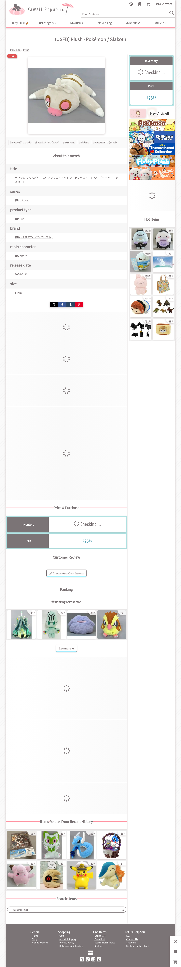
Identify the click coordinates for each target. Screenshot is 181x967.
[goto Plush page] (152, 166)
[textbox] (63, 909)
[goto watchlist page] (140, 4)
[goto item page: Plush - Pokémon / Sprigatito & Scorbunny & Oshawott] (51, 845)
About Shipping (67, 939)
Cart (61, 935)
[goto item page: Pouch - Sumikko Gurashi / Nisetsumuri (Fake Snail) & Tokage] (163, 261)
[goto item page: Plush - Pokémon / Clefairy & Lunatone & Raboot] (21, 875)
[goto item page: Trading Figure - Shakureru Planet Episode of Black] (140, 329)
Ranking (106, 23)
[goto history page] (131, 4)
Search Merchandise (104, 942)
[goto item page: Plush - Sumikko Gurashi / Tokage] (140, 261)
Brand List (99, 939)
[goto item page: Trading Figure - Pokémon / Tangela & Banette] (111, 845)
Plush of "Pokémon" (48, 142)
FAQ (128, 935)
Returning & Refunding (71, 946)
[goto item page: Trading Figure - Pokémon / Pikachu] (81, 875)
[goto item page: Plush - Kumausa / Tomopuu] (140, 284)
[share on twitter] (54, 304)
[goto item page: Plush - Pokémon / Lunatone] (51, 875)
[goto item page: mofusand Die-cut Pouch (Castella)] (163, 329)
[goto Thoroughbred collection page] (152, 154)
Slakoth (85, 142)
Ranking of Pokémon (68, 602)
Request (134, 23)
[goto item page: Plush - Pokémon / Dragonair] (81, 845)
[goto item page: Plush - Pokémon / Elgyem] (51, 624)
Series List (99, 935)
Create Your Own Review (68, 573)
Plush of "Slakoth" (22, 142)
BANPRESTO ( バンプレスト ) (35, 237)
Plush (20, 219)
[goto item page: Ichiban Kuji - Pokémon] (21, 845)
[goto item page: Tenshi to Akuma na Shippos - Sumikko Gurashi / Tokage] (140, 239)
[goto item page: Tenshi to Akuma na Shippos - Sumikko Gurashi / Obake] (163, 239)
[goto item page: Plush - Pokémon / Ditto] (81, 624)
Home (35, 935)
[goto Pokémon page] (152, 130)
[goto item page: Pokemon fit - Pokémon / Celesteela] (21, 624)
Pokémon (70, 142)
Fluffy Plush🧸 (20, 23)
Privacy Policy (66, 942)
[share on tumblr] (70, 304)
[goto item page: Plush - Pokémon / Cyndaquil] (111, 875)
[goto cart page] (148, 4)
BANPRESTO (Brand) (106, 142)
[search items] (171, 13)
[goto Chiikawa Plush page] (152, 178)
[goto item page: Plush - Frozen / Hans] (140, 306)
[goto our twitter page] (82, 959)
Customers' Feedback (137, 946)
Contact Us (132, 939)
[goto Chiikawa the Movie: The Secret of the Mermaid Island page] (152, 142)
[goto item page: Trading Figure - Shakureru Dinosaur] (163, 306)
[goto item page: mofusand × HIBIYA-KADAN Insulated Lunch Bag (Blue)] (163, 284)
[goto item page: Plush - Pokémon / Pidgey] (111, 624)
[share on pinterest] (79, 304)
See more (65, 648)
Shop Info (131, 942)
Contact (166, 3)
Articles (78, 23)
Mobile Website (40, 942)
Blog (34, 939)
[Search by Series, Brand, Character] (122, 909)
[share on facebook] (62, 304)
